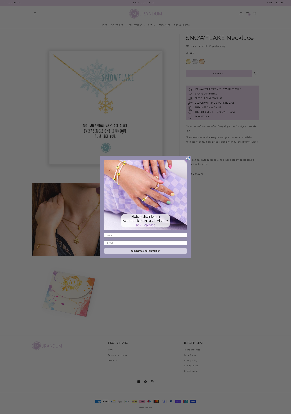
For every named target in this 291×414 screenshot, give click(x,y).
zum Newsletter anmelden (145, 251)
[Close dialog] (188, 158)
